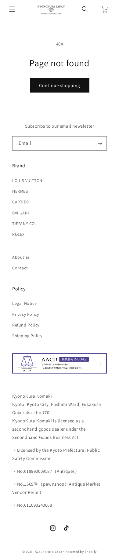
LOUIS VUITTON (27, 180)
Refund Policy (25, 325)
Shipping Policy (27, 335)
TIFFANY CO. (24, 223)
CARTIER (20, 202)
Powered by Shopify (81, 551)
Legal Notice (24, 303)
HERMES (20, 191)
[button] (12, 9)
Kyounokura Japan (50, 551)
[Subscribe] (99, 143)
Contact (20, 268)
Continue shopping (59, 85)
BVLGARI (20, 213)
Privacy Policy (25, 314)
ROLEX (18, 234)
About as (21, 257)
